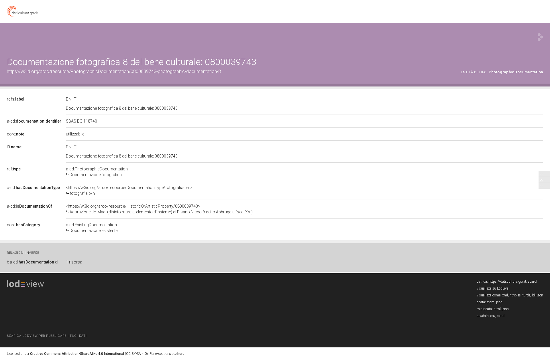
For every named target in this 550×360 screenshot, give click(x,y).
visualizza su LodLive (492, 288)
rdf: (14, 169)
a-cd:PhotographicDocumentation (97, 172)
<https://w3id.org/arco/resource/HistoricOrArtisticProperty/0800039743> (159, 209)
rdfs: (15, 99)
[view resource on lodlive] (540, 37)
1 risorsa (74, 262)
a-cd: (34, 121)
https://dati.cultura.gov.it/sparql (513, 282)
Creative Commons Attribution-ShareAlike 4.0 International (77, 354)
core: (15, 134)
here (180, 354)
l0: (14, 147)
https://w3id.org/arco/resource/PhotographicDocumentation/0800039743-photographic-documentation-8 (114, 71)
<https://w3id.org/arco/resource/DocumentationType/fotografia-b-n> (129, 190)
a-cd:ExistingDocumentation (91, 228)
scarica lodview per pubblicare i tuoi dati (47, 336)
